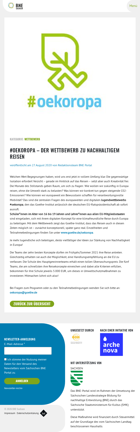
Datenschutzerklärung (28, 413)
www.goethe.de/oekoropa (77, 233)
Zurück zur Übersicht (31, 304)
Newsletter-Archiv (13, 388)
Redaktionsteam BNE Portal (75, 165)
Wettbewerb (32, 139)
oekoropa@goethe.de (23, 293)
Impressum (9, 413)
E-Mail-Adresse (14, 344)
